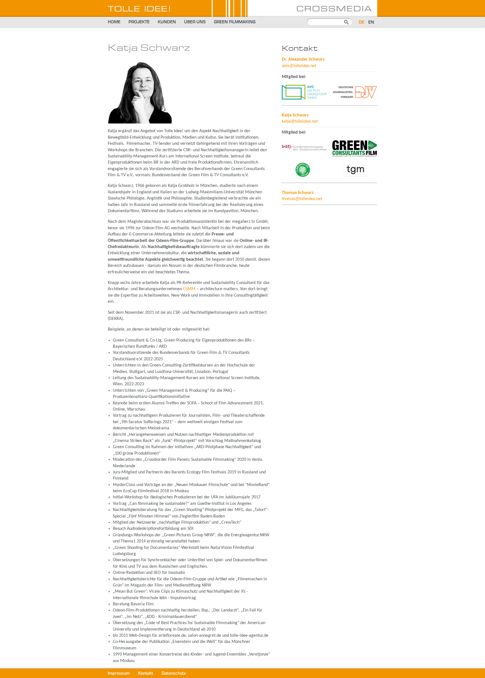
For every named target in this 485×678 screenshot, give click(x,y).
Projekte (139, 22)
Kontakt (145, 673)
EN (371, 22)
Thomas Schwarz (298, 193)
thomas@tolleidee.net (302, 199)
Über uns (195, 22)
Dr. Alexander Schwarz (303, 59)
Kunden (167, 22)
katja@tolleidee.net (300, 121)
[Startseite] (242, 14)
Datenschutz (174, 673)
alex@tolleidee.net (299, 66)
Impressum (119, 673)
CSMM (189, 289)
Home (114, 22)
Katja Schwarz (295, 115)
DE (361, 22)
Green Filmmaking (234, 22)
